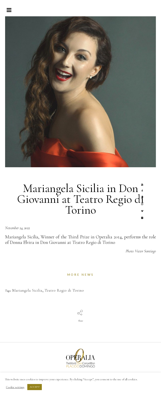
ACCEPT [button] (34, 387)
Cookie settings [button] (15, 387)
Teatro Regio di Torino (93, 242)
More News (80, 274)
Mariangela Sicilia (21, 237)
